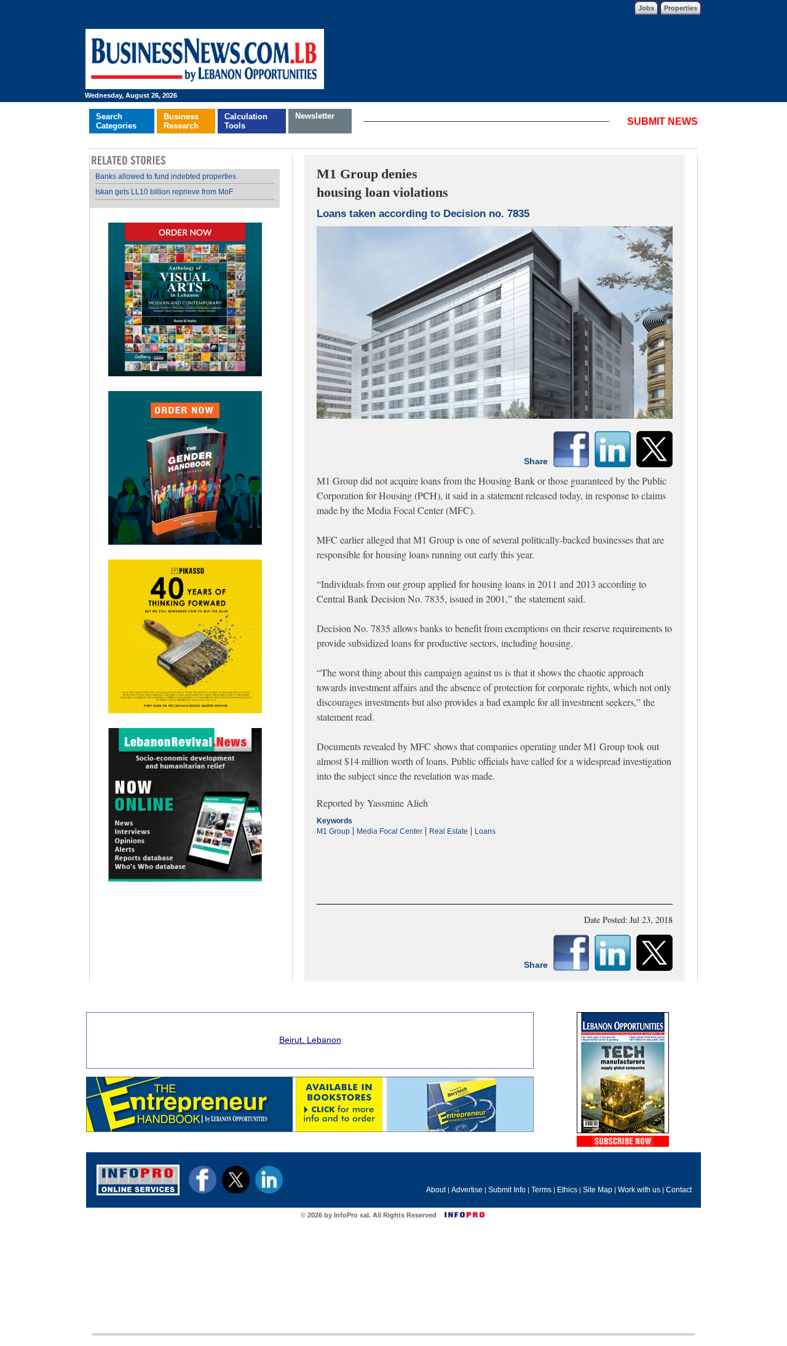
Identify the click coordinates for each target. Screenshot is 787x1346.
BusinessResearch (181, 121)
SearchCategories (116, 121)
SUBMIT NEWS (662, 121)
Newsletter (314, 116)
